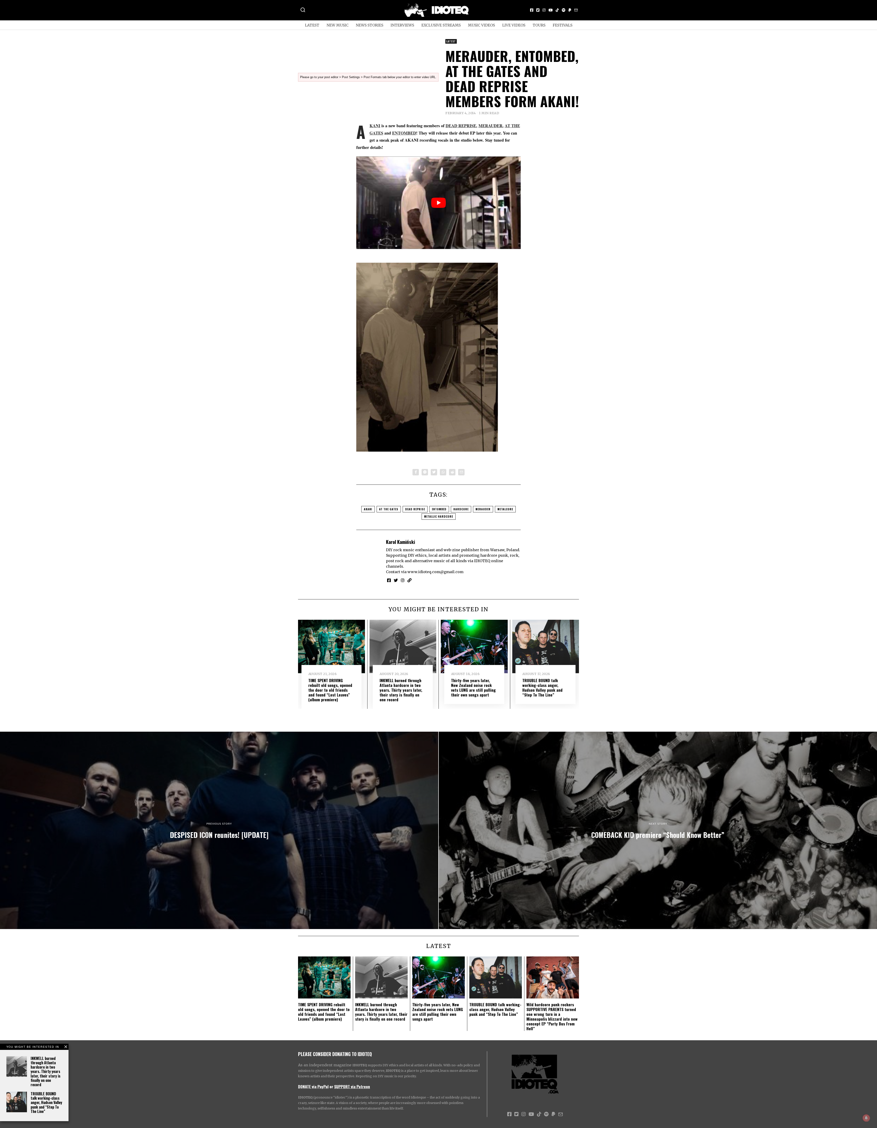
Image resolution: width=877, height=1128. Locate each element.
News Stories (369, 25)
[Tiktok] (557, 10)
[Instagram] (544, 10)
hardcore (461, 509)
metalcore (505, 509)
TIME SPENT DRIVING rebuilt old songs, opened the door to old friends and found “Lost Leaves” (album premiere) (330, 689)
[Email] (576, 10)
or (331, 1086)
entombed (439, 509)
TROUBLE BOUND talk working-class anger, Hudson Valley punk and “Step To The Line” (46, 1102)
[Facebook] (531, 10)
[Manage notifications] (866, 1118)
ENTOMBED (404, 133)
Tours (539, 25)
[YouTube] (550, 10)
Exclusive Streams (441, 25)
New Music (338, 25)
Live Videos (513, 25)
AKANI (375, 126)
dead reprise (415, 509)
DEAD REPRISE (461, 126)
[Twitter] (538, 10)
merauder (483, 509)
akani (368, 509)
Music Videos (481, 25)
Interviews (402, 25)
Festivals (562, 25)
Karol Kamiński (400, 541)
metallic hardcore (438, 516)
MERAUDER (490, 126)
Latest (312, 25)
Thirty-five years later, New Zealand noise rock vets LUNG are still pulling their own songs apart (473, 687)
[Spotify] (564, 10)
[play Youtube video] (438, 202)
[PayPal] (569, 10)
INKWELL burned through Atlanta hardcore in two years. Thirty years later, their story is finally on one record (46, 1071)
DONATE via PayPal (313, 1086)
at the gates (388, 509)
